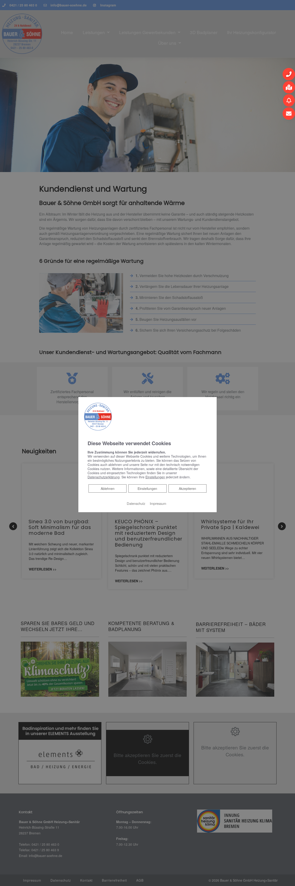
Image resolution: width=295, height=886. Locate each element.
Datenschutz (136, 503)
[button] (289, 74)
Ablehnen (107, 488)
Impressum (158, 503)
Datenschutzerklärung (104, 477)
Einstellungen (147, 488)
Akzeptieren (187, 488)
